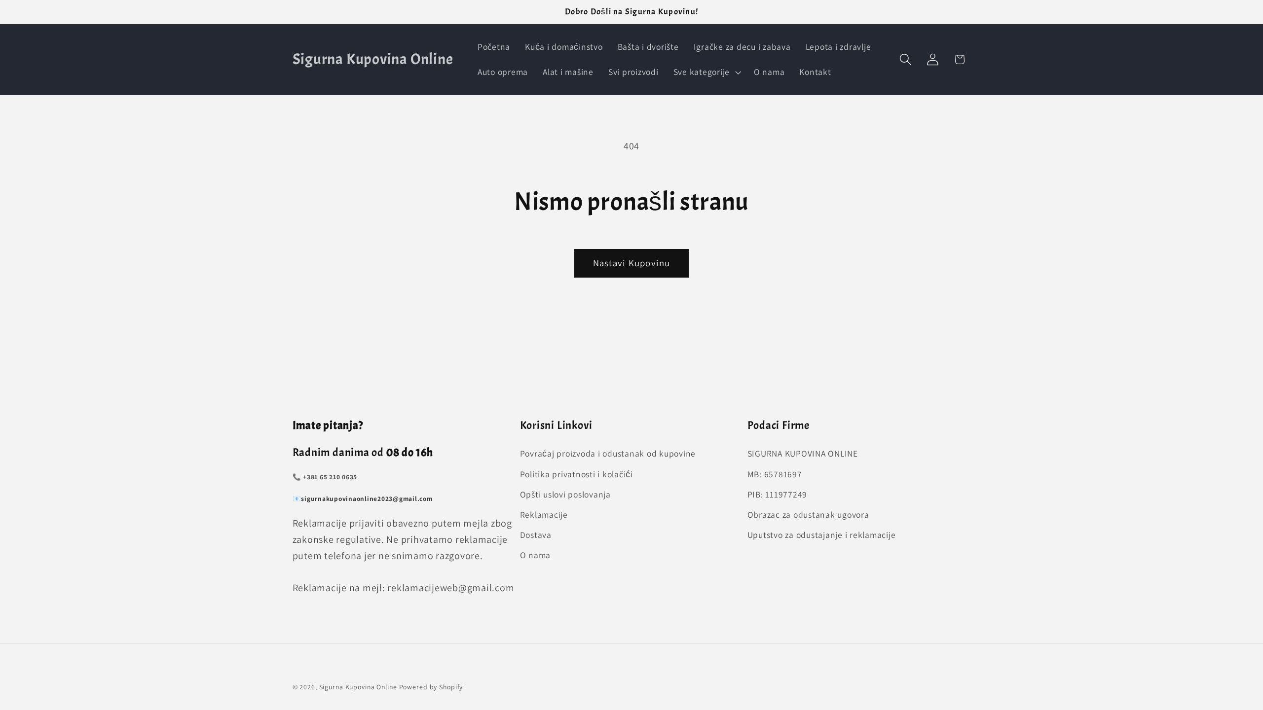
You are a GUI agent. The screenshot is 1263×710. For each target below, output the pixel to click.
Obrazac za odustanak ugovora (808, 514)
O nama (535, 555)
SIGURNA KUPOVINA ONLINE (802, 453)
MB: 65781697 (774, 474)
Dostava (536, 534)
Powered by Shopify (431, 686)
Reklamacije (544, 514)
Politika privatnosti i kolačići (576, 474)
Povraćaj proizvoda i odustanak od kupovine (608, 453)
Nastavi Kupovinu (631, 263)
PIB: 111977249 (777, 494)
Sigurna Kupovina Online (358, 686)
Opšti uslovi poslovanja (565, 494)
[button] (706, 72)
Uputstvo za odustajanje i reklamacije (821, 534)
